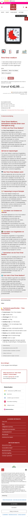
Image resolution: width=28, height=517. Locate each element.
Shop (2, 12)
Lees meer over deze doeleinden (19, 499)
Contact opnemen (22, 514)
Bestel (11, 78)
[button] (26, 18)
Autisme (21, 12)
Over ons (4, 421)
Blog (3, 424)
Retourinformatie (6, 445)
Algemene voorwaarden (8, 429)
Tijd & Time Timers (16, 110)
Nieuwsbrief (5, 434)
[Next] (25, 35)
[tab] (14, 300)
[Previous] (3, 35)
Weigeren (14, 507)
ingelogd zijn (11, 376)
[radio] (4, 71)
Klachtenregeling (6, 453)
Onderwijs (9, 110)
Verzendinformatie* (7, 448)
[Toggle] (2, 345)
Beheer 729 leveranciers (7, 499)
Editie (2, 68)
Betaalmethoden (6, 450)
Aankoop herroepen (7, 437)
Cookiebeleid (5, 514)
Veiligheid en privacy (13, 514)
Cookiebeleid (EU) (7, 432)
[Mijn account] (23, 7)
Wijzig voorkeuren (14, 511)
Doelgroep (13, 12)
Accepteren (14, 504)
